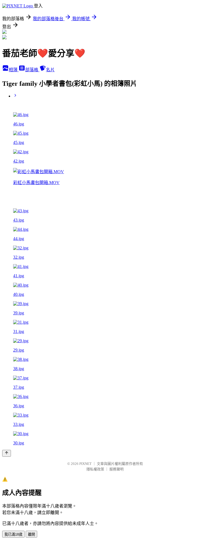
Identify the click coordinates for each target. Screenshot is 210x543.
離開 (31, 534)
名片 (50, 69)
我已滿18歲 (13, 534)
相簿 (14, 69)
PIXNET (85, 464)
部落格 (32, 69)
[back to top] (6, 453)
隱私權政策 (95, 469)
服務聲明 (116, 469)
